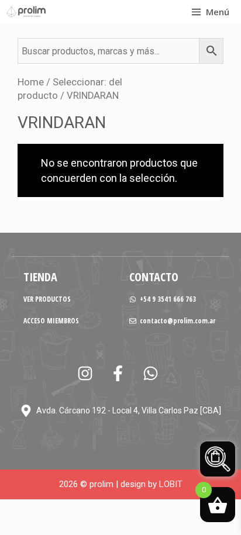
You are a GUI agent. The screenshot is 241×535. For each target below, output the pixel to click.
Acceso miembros (51, 321)
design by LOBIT (151, 484)
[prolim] (26, 11)
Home (31, 82)
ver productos (47, 299)
